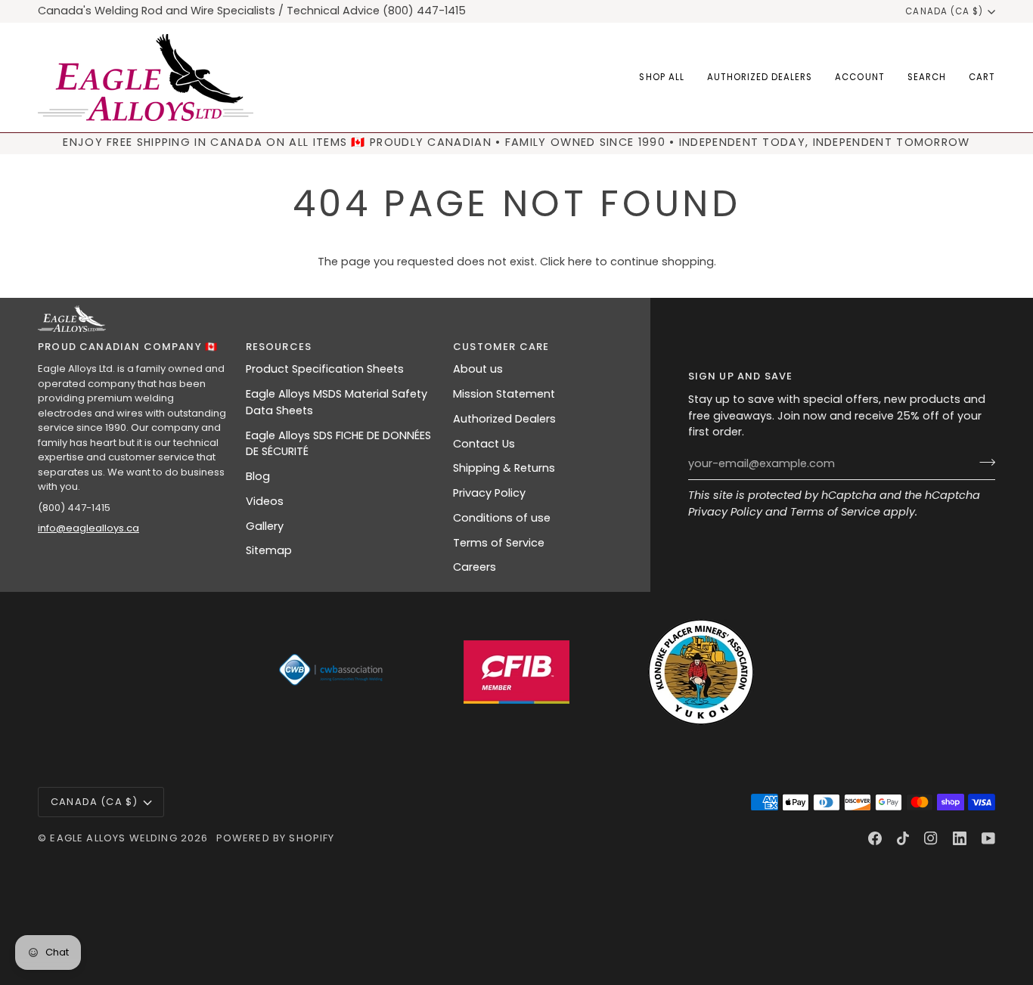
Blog (258, 476)
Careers (474, 567)
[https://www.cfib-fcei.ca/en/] (516, 672)
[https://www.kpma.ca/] (701, 672)
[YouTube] (988, 838)
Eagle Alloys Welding (113, 838)
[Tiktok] (903, 838)
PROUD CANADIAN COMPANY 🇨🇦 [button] (128, 346)
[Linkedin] (959, 838)
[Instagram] (931, 838)
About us (478, 368)
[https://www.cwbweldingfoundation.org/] (332, 672)
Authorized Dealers (504, 418)
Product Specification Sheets (325, 368)
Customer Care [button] (501, 346)
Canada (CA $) (943, 11)
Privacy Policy (725, 511)
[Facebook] (875, 838)
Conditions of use (502, 517)
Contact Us (484, 443)
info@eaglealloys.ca (88, 528)
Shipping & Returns (504, 467)
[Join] (982, 462)
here (580, 261)
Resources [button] (279, 346)
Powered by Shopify (275, 838)
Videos (265, 501)
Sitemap (269, 550)
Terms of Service (835, 511)
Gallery (265, 526)
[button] (661, 77)
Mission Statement (504, 393)
